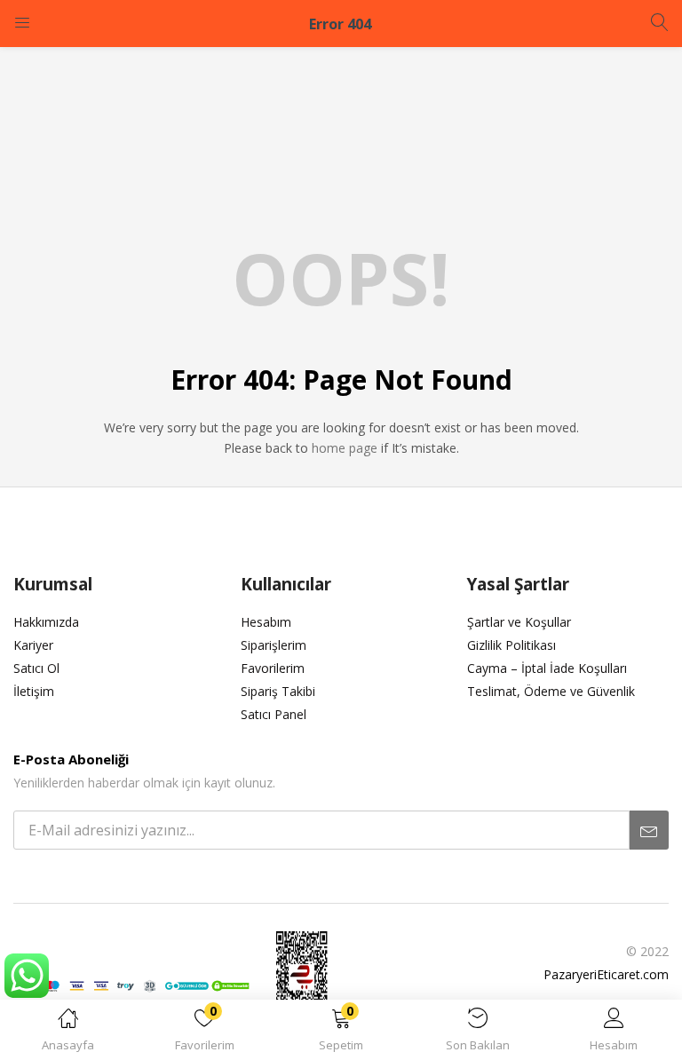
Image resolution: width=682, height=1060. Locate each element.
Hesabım (266, 621)
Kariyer (33, 645)
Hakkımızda (46, 621)
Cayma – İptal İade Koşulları (547, 668)
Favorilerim (273, 668)
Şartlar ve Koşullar (519, 621)
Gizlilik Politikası (511, 645)
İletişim (33, 691)
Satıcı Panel (273, 714)
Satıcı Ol (36, 668)
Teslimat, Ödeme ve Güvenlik (551, 691)
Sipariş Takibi (278, 691)
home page (344, 447)
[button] (341, 1032)
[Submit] (649, 830)
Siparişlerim (273, 645)
